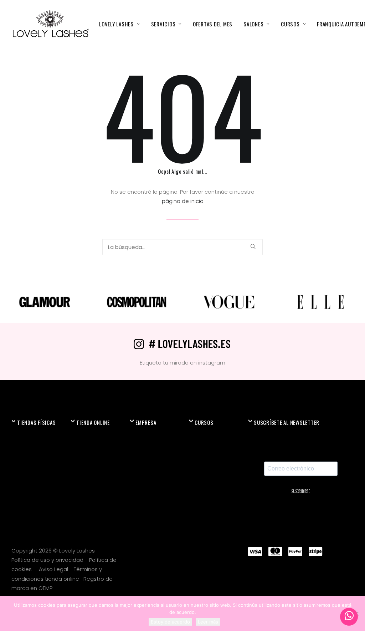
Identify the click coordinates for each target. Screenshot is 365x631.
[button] (253, 246)
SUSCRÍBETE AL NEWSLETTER (286, 422)
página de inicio (183, 201)
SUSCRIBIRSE (301, 491)
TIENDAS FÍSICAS (36, 422)
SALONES (253, 24)
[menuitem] (119, 24)
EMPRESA (145, 422)
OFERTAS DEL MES (212, 24)
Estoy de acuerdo (170, 622)
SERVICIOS (163, 24)
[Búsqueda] (182, 247)
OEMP (45, 588)
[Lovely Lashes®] (50, 24)
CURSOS (290, 24)
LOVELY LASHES (116, 24)
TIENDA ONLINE (93, 422)
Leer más (208, 622)
